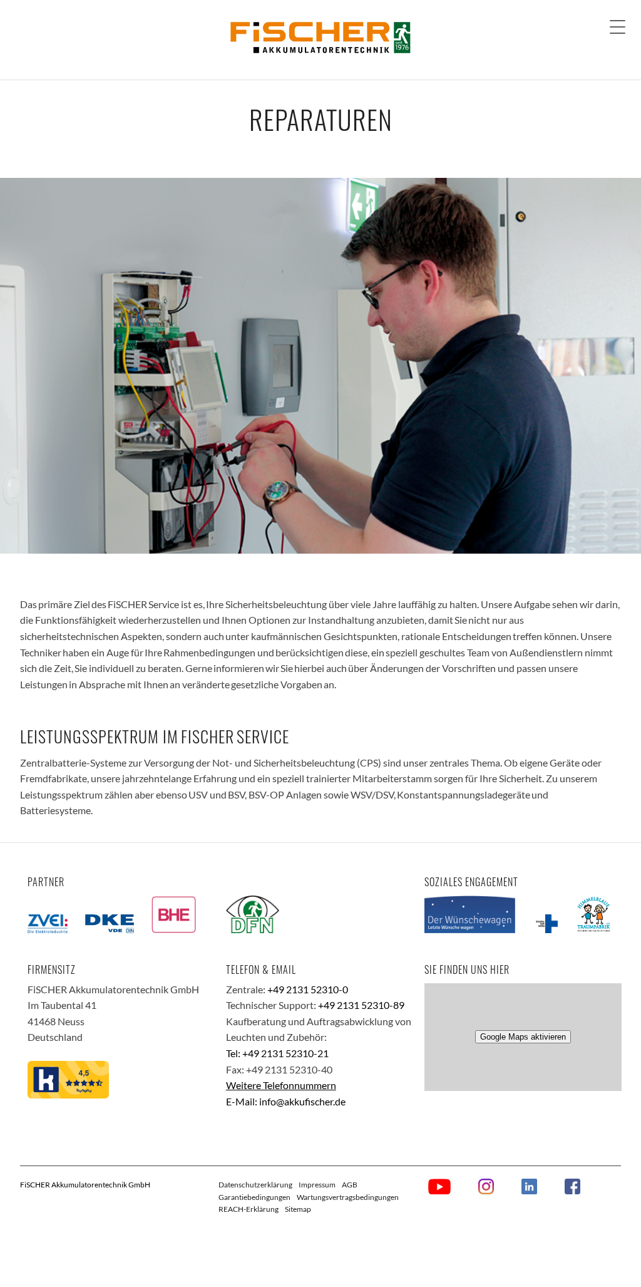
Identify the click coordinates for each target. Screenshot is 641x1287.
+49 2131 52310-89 (361, 1005)
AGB (349, 1184)
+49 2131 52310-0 (307, 989)
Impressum (317, 1184)
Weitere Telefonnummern (281, 1085)
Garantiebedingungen (254, 1197)
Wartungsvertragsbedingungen (348, 1197)
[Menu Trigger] (617, 26)
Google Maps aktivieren (523, 1036)
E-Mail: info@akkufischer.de (286, 1101)
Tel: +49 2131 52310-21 (277, 1053)
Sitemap (298, 1209)
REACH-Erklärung (248, 1209)
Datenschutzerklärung (255, 1184)
